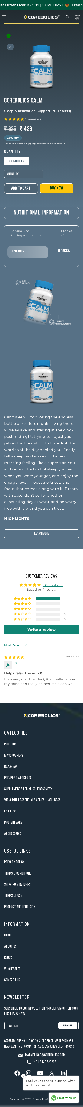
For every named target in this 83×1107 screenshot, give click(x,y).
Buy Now (56, 188)
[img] (14, 657)
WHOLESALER (12, 969)
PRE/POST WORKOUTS (18, 778)
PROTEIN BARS (13, 823)
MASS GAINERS (13, 756)
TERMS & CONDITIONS (17, 874)
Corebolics (39, 1099)
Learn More (41, 534)
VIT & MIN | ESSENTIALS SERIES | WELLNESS (32, 800)
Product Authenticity (19, 907)
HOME (7, 935)
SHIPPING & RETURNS (17, 885)
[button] (67, 17)
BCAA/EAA (11, 767)
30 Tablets (16, 161)
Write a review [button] (41, 630)
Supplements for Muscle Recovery (28, 789)
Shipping (30, 143)
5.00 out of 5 (53, 585)
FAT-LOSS (10, 812)
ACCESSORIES (12, 834)
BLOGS (8, 958)
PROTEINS (10, 744)
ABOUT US (10, 947)
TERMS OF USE (13, 896)
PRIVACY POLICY (14, 862)
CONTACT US (12, 980)
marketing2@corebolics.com (45, 1055)
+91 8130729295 (45, 1062)
